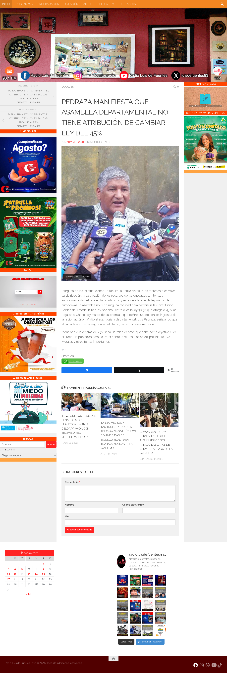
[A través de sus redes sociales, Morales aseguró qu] (135, 617)
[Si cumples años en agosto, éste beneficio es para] (122, 580)
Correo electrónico (133, 504)
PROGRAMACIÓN (48, 4)
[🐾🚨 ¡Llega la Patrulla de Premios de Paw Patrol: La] (135, 580)
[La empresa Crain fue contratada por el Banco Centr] (122, 605)
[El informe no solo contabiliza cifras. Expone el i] (147, 592)
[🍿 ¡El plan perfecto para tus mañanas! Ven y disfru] (147, 617)
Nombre (70, 504)
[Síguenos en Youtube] (213, 665)
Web (67, 516)
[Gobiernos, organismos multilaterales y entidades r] (147, 630)
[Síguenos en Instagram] (201, 665)
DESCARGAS (107, 4)
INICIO (6, 4)
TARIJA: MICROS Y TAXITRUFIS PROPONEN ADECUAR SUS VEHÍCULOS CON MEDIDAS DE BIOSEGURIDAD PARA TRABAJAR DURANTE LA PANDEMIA (118, 435)
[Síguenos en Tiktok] (219, 665)
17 (8, 579)
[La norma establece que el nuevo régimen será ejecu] (160, 617)
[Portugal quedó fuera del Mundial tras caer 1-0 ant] (122, 592)
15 (43, 573)
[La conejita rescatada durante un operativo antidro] (135, 630)
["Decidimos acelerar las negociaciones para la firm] (160, 605)
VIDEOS (87, 4)
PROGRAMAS (22, 4)
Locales (67, 86)
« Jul (28, 594)
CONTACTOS (127, 4)
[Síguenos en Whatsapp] (207, 665)
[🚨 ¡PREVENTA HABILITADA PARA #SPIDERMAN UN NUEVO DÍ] (160, 580)
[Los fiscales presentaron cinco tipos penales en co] (135, 592)
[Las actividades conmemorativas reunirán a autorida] (147, 605)
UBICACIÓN (71, 4)
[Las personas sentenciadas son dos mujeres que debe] (122, 617)
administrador (76, 142)
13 (29, 573)
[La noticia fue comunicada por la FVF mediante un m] (122, 630)
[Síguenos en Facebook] (195, 665)
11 (15, 573)
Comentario (72, 482)
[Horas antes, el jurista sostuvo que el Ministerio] (160, 592)
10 (8, 573)
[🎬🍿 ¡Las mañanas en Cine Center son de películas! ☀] (135, 605)
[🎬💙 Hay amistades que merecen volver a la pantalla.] (147, 580)
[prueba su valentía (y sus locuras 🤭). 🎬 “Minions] (160, 630)
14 (36, 573)
